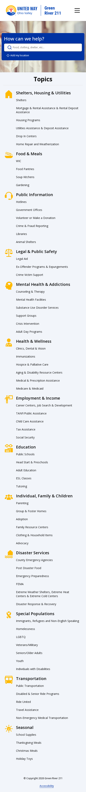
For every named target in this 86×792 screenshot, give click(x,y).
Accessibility (47, 786)
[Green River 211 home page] (33, 10)
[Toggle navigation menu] (77, 10)
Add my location (19, 55)
